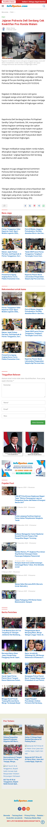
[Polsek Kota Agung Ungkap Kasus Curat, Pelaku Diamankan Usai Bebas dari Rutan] (12, 266)
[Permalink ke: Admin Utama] (3, 29)
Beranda (7, 815)
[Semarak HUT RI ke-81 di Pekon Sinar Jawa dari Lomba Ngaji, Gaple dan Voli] (34, 750)
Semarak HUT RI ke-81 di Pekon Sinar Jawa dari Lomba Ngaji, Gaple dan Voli (34, 759)
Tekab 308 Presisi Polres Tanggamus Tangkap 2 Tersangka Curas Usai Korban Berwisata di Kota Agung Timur (34, 254)
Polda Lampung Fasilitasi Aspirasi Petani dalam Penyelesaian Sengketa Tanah (29, 518)
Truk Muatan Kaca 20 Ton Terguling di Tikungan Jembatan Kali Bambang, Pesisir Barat (11, 633)
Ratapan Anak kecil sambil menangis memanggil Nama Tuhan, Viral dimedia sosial (29, 565)
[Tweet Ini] (30, 205)
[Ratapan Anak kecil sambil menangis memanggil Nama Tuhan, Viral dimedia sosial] (7, 564)
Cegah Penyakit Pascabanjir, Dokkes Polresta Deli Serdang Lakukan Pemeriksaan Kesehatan (33, 701)
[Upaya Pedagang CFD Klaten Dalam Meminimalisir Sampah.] (9, 594)
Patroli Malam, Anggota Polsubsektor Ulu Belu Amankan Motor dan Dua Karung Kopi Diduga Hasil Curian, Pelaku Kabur (34, 231)
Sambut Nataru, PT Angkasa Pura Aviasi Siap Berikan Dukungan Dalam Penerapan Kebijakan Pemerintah (30, 554)
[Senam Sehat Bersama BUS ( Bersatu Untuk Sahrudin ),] (9, 579)
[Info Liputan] (17, 6)
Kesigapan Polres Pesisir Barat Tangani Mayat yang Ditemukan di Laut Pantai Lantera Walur (35, 678)
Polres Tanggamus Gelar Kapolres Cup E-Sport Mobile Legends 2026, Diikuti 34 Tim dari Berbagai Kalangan (11, 231)
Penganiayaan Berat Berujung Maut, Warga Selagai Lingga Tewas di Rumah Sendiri (34, 633)
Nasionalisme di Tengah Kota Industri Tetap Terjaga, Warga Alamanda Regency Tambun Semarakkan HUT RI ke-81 (12, 759)
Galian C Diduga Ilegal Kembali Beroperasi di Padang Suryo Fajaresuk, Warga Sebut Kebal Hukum (34, 739)
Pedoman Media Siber (33, 818)
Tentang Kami (17, 815)
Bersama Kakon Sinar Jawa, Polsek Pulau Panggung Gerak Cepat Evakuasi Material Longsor (12, 655)
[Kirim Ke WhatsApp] (43, 205)
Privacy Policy (30, 815)
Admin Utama (11, 28)
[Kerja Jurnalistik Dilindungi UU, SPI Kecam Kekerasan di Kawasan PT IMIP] (35, 645)
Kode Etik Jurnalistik (14, 818)
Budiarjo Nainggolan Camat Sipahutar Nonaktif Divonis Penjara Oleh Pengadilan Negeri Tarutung (29, 536)
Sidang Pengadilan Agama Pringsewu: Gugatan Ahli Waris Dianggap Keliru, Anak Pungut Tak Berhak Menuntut (11, 739)
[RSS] (28, 809)
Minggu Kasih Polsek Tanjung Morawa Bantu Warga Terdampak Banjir (11, 701)
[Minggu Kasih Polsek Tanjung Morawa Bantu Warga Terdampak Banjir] (12, 691)
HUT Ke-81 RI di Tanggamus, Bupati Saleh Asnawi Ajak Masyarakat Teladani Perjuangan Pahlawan (11, 782)
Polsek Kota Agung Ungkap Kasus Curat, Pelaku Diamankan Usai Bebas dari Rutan (10, 277)
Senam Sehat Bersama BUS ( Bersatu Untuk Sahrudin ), (29, 585)
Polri (3, 17)
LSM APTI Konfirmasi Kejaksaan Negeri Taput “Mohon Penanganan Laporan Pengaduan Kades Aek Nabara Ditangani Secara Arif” (30, 499)
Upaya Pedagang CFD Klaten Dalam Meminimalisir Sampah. (28, 601)
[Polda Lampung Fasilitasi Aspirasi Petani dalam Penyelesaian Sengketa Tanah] (9, 511)
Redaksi (40, 815)
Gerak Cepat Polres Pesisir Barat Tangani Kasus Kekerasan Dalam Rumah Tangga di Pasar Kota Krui (11, 678)
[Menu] (3, 6)
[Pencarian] (44, 6)
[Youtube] (24, 809)
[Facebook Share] (25, 205)
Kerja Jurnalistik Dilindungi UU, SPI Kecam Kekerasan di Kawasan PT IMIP (34, 655)
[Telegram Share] (39, 205)
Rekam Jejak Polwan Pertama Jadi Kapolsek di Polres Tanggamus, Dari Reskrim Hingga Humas (11, 254)
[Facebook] (19, 809)
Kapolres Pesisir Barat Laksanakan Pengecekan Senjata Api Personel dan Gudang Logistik (34, 277)
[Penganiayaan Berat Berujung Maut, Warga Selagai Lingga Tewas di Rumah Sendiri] (35, 622)
